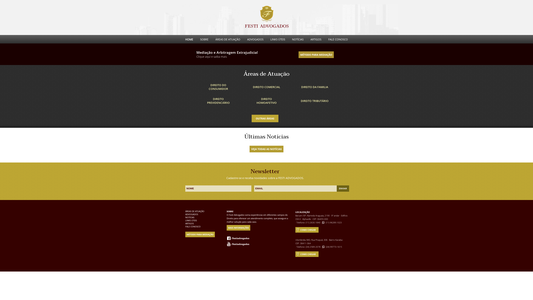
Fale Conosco (338, 39)
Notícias (298, 39)
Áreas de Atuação (227, 39)
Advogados (255, 39)
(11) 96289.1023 (334, 222)
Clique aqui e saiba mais (211, 56)
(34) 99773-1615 (334, 246)
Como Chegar (308, 229)
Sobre (204, 39)
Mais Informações (238, 227)
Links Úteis (277, 39)
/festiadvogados (240, 238)
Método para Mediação (316, 54)
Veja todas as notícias (266, 149)
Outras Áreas (265, 118)
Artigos (316, 39)
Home (189, 39)
